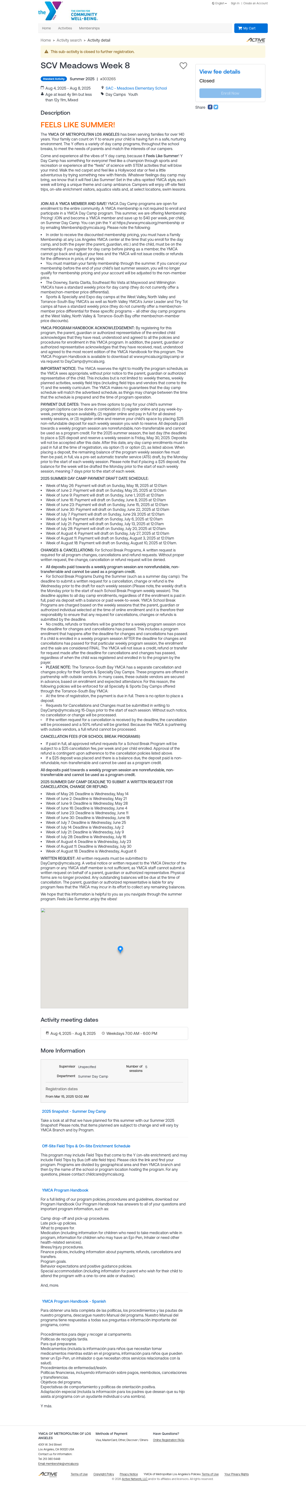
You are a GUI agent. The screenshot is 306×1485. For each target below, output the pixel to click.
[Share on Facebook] (210, 108)
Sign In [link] (235, 3)
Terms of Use (210, 1474)
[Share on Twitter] (216, 108)
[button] (183, 66)
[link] (136, 88)
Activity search (69, 40)
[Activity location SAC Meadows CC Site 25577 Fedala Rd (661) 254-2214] (120, 947)
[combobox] (220, 3)
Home (46, 40)
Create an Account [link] (255, 3)
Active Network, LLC (135, 1479)
